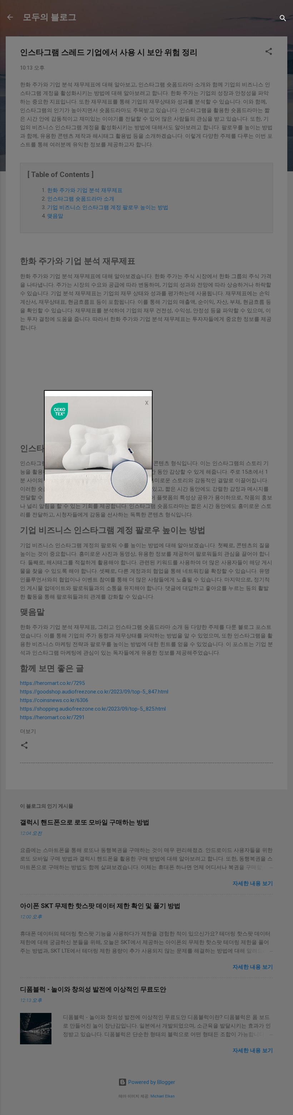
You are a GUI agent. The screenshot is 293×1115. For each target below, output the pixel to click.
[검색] (283, 19)
